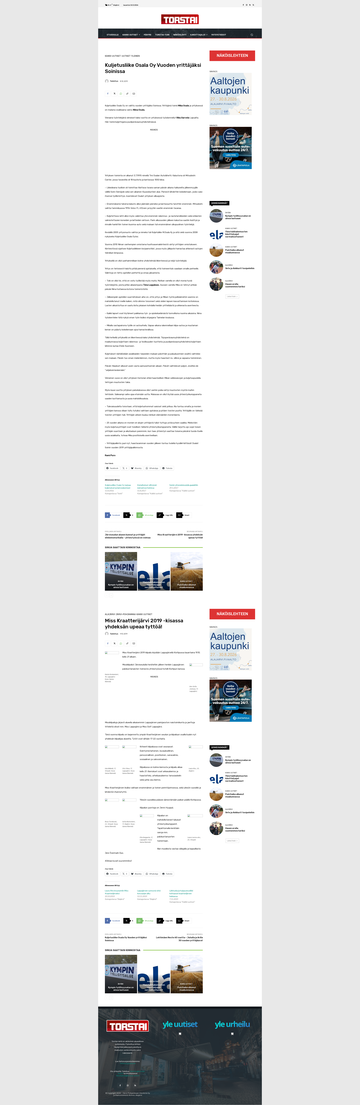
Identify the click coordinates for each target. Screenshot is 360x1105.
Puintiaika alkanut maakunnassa (186, 586)
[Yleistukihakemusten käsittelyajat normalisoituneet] (154, 571)
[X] (253, 5)
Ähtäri (120, 581)
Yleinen (135, 56)
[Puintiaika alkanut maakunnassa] (187, 571)
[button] (251, 35)
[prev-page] (106, 595)
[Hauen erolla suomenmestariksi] (216, 284)
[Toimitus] (107, 81)
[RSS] (250, 5)
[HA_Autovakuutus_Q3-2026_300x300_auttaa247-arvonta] (231, 168)
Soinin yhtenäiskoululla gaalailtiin (183, 485)
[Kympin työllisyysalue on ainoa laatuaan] (121, 571)
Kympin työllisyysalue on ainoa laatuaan (121, 586)
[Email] (133, 93)
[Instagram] (246, 5)
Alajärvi (229, 265)
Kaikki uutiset (113, 56)
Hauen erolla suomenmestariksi (235, 285)
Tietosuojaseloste (128, 1063)
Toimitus (114, 81)
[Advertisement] (154, 151)
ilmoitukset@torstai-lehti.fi (127, 1076)
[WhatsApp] (120, 93)
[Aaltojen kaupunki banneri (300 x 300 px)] (231, 114)
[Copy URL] (127, 93)
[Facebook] (243, 5)
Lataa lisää (231, 296)
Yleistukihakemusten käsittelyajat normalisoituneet (154, 585)
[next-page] (111, 595)
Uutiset (126, 56)
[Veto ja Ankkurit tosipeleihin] (216, 267)
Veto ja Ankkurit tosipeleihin (239, 268)
